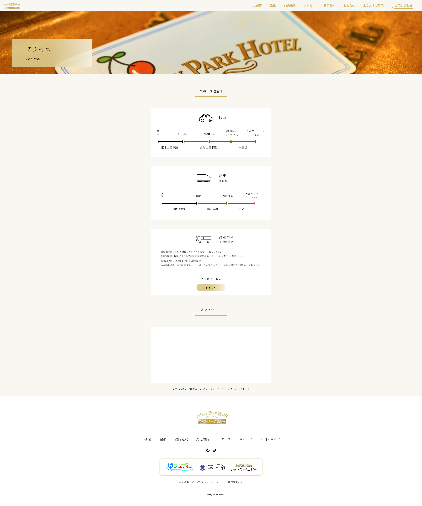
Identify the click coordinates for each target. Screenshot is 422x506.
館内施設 (181, 439)
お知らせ (245, 439)
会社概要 (184, 482)
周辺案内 (202, 439)
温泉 (163, 439)
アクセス (224, 439)
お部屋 (147, 439)
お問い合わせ (270, 439)
